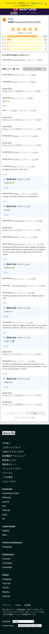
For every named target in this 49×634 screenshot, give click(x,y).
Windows (6, 497)
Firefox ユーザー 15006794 (12, 91)
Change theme (7, 626)
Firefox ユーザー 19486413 (12, 395)
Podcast (6, 596)
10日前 (33, 75)
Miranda (15, 237)
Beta (4, 535)
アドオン (6, 443)
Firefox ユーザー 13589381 (12, 129)
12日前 (32, 82)
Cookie (18, 605)
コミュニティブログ (11, 468)
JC (13, 322)
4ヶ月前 (38, 354)
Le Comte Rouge (18, 60)
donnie (14, 82)
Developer (7, 567)
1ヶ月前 (33, 110)
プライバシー (7, 605)
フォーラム (7, 473)
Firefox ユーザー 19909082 (12, 404)
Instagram (7, 579)
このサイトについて (11, 447)
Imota (14, 166)
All (3, 518)
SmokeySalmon (18, 221)
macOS (5, 502)
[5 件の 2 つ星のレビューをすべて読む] (24, 46)
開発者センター (9, 460)
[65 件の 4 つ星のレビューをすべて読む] (24, 39)
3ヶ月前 (41, 244)
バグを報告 (7, 477)
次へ (35, 413)
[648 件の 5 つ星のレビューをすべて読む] (24, 36)
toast (14, 361)
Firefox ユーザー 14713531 (12, 354)
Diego (14, 279)
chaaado (15, 136)
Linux (4, 514)
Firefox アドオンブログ (13, 451)
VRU (13, 293)
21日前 (38, 91)
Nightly (5, 530)
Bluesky (6, 592)
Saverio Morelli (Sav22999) (28, 22)
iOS (4, 506)
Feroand (15, 194)
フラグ (4, 106)
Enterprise (7, 547)
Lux (13, 98)
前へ (13, 413)
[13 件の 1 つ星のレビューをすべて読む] (24, 49)
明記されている (11, 609)
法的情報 (27, 605)
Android (6, 510)
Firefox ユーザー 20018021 (12, 145)
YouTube (6, 583)
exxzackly (16, 159)
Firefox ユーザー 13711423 (12, 230)
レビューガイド (9, 481)
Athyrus (15, 75)
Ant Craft (15, 152)
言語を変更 (6, 621)
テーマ (22, 12)
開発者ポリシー (9, 464)
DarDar (14, 110)
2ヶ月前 (38, 145)
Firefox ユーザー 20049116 (12, 120)
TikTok (5, 587)
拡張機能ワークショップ (13, 456)
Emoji (10, 19)
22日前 (29, 98)
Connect (6, 559)
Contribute (7, 563)
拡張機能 (14, 12)
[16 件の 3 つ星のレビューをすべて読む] (24, 43)
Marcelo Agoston (18, 244)
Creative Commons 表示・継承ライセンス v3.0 (23, 612)
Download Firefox (10, 493)
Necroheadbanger (19, 286)
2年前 (40, 60)
